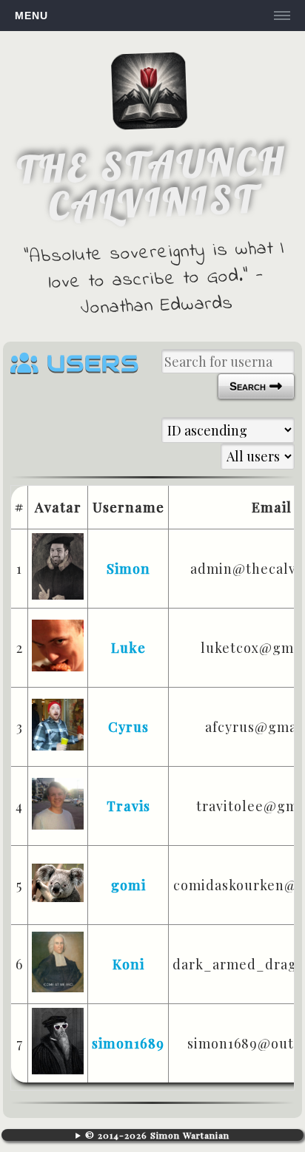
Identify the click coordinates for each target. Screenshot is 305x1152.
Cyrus (128, 727)
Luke (128, 648)
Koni (128, 964)
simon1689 (128, 1043)
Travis (128, 806)
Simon (128, 568)
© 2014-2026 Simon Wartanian (157, 1135)
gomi (128, 885)
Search (249, 386)
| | (152, 1135)
